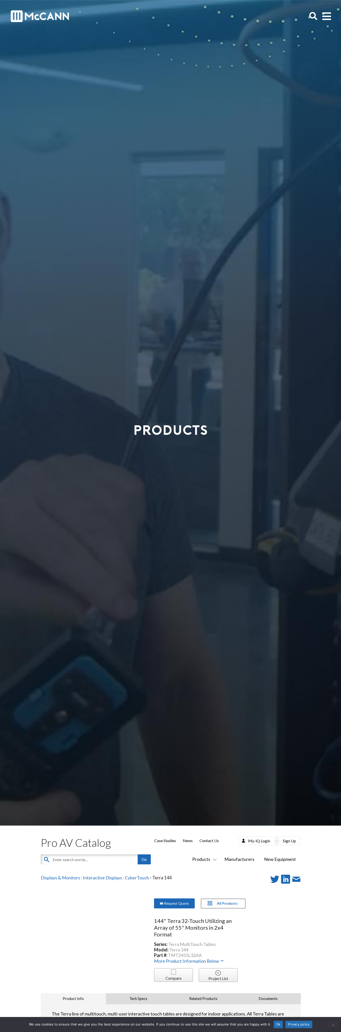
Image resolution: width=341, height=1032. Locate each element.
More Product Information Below (187, 961)
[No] (333, 1024)
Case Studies (165, 840)
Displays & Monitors (60, 877)
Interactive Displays (102, 877)
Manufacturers (239, 859)
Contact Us (209, 840)
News (188, 840)
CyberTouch (137, 877)
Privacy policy (299, 1024)
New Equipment (280, 859)
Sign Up (289, 840)
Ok (278, 1024)
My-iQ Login (259, 840)
